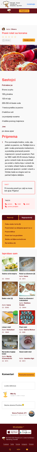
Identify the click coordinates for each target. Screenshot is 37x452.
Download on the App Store (13, 432)
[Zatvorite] (1, 4)
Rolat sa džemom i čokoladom (27, 295)
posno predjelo (13, 206)
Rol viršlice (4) (10, 243)
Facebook (6, 444)
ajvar (28, 204)
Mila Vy (13, 394)
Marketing (9, 439)
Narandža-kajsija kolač (10, 348)
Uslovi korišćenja (28, 438)
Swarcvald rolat (27, 348)
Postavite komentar (26, 375)
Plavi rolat (27, 321)
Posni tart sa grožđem (13, 235)
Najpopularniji (27, 217)
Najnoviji (10, 217)
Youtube (18, 444)
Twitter (12, 444)
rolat (19, 204)
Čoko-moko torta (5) (13, 224)
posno (10, 204)
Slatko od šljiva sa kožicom (15, 239)
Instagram (24, 444)
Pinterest (31, 444)
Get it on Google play (25, 432)
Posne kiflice (10, 232)
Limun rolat (10, 321)
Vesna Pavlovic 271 (19, 413)
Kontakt (15, 439)
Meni (18, 449)
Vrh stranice (17, 427)
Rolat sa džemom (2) (27, 268)
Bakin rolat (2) (10, 295)
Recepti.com (3, 438)
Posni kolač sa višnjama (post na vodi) (18, 228)
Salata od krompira (10, 268)
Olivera (13, 29)
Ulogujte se (24, 11)
